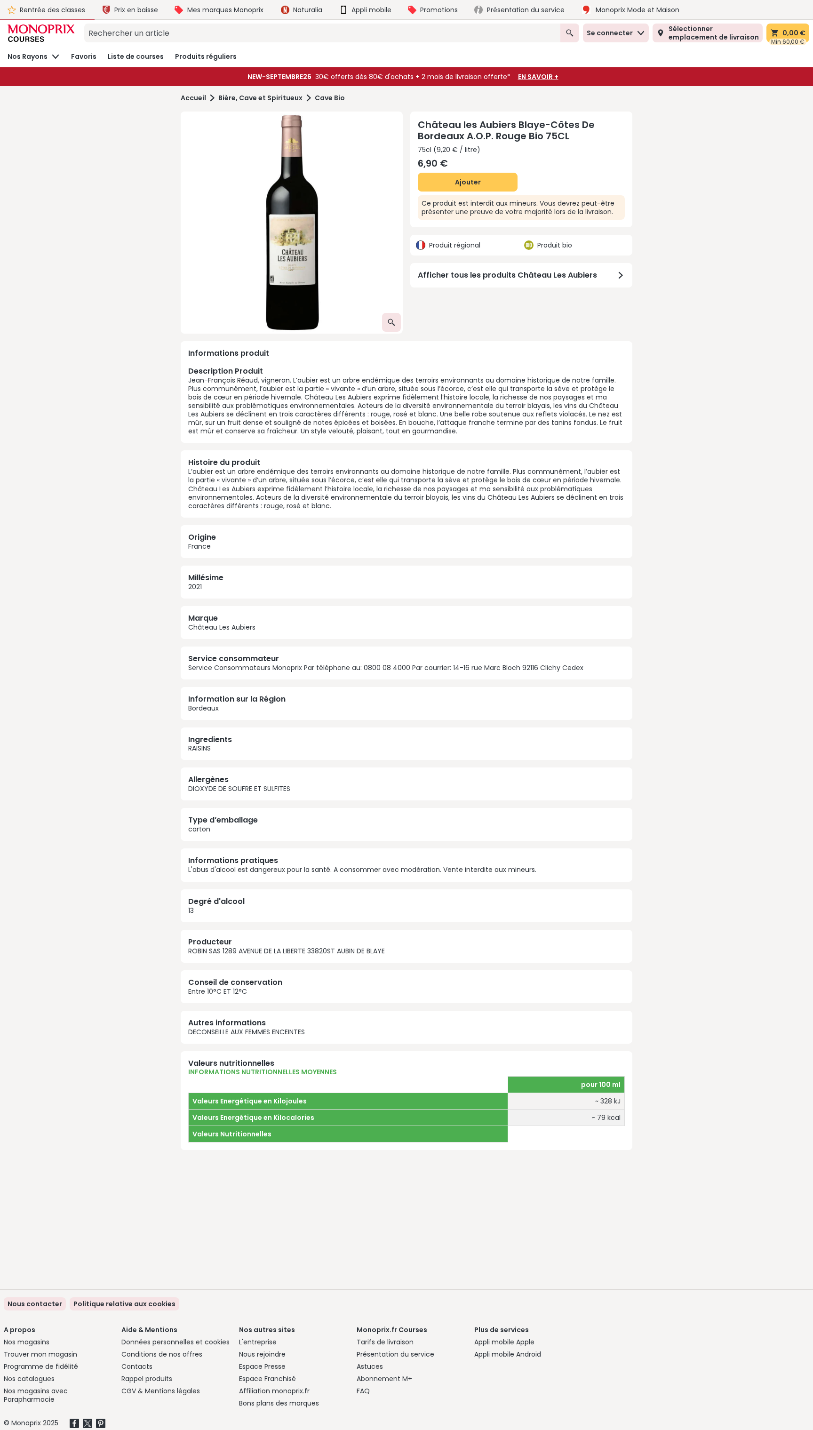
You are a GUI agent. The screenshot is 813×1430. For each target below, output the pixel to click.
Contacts (136, 1366)
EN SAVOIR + (538, 76)
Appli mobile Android (507, 1354)
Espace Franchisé (267, 1378)
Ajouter (468, 182)
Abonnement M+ (384, 1378)
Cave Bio (330, 98)
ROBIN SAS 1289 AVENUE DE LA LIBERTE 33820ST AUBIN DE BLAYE (286, 951)
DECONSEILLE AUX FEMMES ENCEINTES (246, 1032)
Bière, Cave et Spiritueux (260, 98)
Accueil (193, 98)
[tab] (292, 223)
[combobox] (322, 33)
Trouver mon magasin (40, 1354)
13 (191, 910)
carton (199, 829)
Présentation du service (395, 1354)
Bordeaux (203, 708)
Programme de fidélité (41, 1366)
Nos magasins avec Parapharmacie (36, 1395)
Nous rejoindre (262, 1354)
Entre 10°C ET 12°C (217, 991)
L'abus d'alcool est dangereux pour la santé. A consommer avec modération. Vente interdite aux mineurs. (362, 869)
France (199, 546)
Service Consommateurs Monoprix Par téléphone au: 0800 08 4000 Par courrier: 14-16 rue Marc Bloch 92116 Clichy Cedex (385, 667)
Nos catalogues (29, 1378)
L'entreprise (258, 1342)
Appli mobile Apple (504, 1342)
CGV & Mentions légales (160, 1391)
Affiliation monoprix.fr (274, 1391)
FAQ (363, 1391)
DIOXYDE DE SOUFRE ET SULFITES (239, 788)
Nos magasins (26, 1342)
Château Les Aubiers (221, 627)
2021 (195, 587)
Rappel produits (146, 1378)
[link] (124, 1303)
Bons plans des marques (279, 1403)
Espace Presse (262, 1366)
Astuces (370, 1366)
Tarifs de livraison (385, 1342)
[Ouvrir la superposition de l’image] (391, 322)
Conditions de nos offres (161, 1354)
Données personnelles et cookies (175, 1342)
